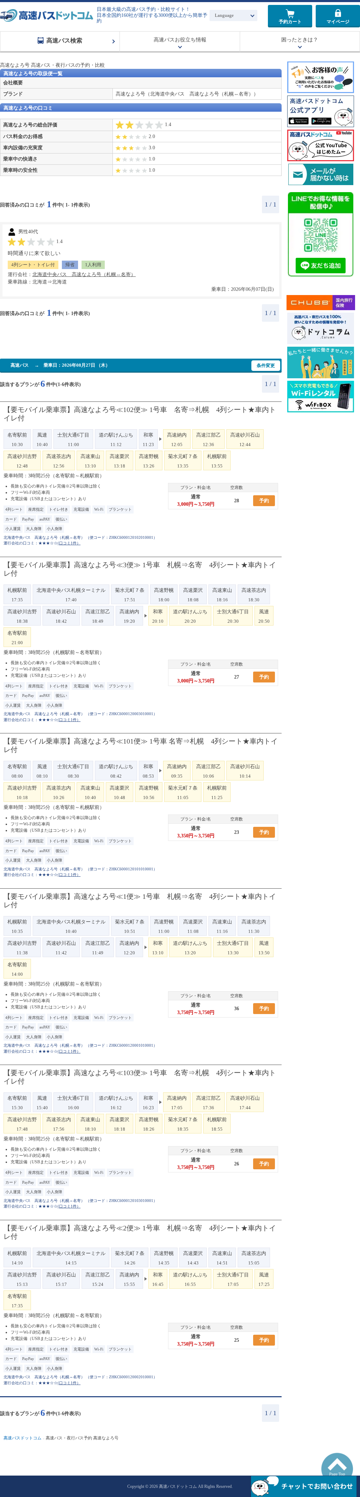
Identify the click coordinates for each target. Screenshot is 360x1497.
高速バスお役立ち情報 (180, 40)
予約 (264, 500)
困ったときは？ (299, 40)
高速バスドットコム (22, 1438)
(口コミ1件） (69, 543)
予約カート (290, 21)
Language (224, 15)
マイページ (338, 21)
